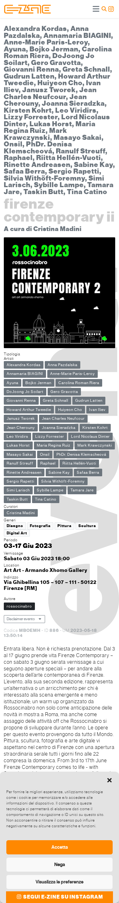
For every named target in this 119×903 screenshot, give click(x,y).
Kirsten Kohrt (95, 427)
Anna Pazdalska (62, 365)
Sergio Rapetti (20, 481)
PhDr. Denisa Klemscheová (81, 454)
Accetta (59, 847)
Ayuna (12, 383)
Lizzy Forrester (49, 436)
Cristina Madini (21, 513)
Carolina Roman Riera (78, 383)
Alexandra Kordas (24, 365)
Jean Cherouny (21, 427)
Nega (59, 864)
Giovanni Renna (21, 400)
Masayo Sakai (20, 454)
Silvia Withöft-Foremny (63, 481)
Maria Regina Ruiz (53, 445)
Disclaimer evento (21, 619)
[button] (109, 779)
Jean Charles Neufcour (63, 418)
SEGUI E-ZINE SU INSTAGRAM (62, 897)
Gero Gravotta (64, 391)
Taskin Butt (17, 499)
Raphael (48, 463)
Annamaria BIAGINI (25, 373)
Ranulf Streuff (20, 463)
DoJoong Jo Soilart (25, 391)
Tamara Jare (82, 490)
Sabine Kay (59, 472)
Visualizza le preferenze (59, 882)
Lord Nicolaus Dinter (90, 436)
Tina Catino (45, 499)
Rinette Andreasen (24, 472)
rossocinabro (19, 606)
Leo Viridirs (17, 436)
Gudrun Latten (88, 400)
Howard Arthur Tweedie (29, 409)
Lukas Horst (18, 445)
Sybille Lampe (50, 490)
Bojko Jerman (38, 383)
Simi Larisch (18, 490)
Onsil (45, 454)
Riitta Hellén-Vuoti (79, 463)
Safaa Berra (88, 472)
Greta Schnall (55, 400)
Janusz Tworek (21, 418)
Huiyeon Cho (70, 409)
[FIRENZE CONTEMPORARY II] (59, 294)
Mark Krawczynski (94, 445)
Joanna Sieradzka (59, 427)
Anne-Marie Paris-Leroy (72, 373)
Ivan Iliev (97, 409)
